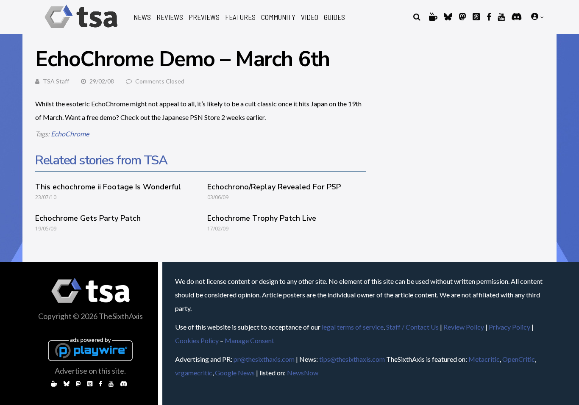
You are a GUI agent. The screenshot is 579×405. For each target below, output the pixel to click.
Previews (204, 17)
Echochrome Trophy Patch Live (261, 218)
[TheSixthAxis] (81, 29)
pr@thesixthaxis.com (264, 359)
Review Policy (463, 327)
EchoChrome (70, 134)
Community (278, 17)
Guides (334, 17)
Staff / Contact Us (412, 327)
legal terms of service (353, 327)
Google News (235, 373)
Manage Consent (249, 340)
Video (309, 17)
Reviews (169, 17)
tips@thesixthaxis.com (352, 359)
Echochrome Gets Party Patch (88, 218)
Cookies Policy (197, 340)
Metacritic (484, 359)
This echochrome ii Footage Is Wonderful (108, 187)
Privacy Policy (509, 327)
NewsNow (302, 373)
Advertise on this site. (90, 370)
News (142, 17)
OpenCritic (518, 359)
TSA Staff (56, 81)
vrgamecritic (193, 373)
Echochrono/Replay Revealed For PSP (274, 187)
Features (240, 17)
